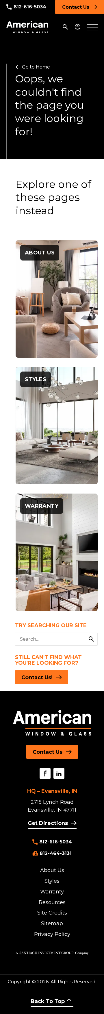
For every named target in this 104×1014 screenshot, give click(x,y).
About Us (52, 870)
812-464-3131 (56, 853)
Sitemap (52, 923)
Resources (52, 902)
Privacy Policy (52, 934)
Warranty (52, 892)
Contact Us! (37, 677)
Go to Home (36, 67)
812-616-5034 (30, 7)
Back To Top (48, 1001)
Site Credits (52, 913)
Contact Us (75, 7)
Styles (52, 881)
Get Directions (48, 823)
